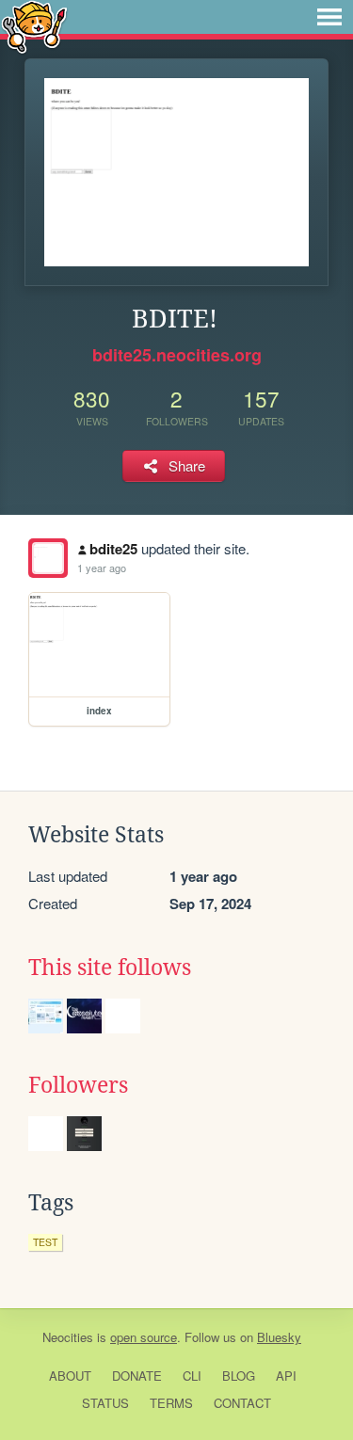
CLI (192, 1375)
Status (105, 1403)
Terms (171, 1403)
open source (143, 1337)
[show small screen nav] (329, 17)
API (286, 1375)
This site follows (109, 967)
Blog (238, 1375)
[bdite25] (48, 558)
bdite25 (113, 548)
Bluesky (279, 1337)
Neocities (67, 1337)
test (45, 1242)
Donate (137, 1375)
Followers (78, 1085)
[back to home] (34, 26)
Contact (242, 1403)
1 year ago (101, 567)
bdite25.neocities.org (177, 355)
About (70, 1375)
